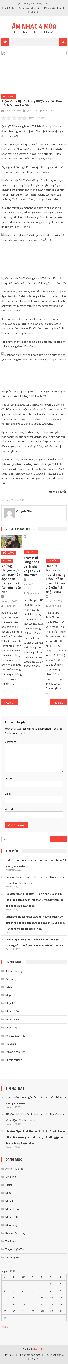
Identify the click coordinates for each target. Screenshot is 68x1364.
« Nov (4, 1326)
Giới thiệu (10, 8)
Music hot (39, 1349)
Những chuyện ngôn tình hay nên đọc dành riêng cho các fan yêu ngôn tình (11, 578)
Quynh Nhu (32, 110)
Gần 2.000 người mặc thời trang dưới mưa (12, 702)
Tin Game (10, 1044)
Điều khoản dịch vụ (54, 8)
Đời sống (8, 96)
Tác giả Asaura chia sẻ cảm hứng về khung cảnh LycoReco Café (59, 702)
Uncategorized (13, 1060)
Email (9, 794)
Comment (11, 742)
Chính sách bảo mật (29, 8)
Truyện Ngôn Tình (15, 1052)
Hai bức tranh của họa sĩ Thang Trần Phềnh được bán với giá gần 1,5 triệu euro (56, 578)
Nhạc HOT (11, 995)
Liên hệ (34, 12)
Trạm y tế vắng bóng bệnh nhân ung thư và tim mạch (32, 566)
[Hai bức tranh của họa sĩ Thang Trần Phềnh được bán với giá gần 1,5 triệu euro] (56, 545)
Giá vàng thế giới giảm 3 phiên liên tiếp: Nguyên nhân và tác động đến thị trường (35, 880)
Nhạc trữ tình (12, 1011)
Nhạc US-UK (12, 1019)
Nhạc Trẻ (10, 1003)
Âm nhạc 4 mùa (34, 26)
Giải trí (7, 560)
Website (10, 809)
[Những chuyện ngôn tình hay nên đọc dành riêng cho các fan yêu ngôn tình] (11, 541)
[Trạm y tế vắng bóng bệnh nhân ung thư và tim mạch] (34, 541)
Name (9, 778)
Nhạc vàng (11, 1027)
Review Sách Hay (15, 1036)
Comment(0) (50, 110)
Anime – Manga (14, 971)
